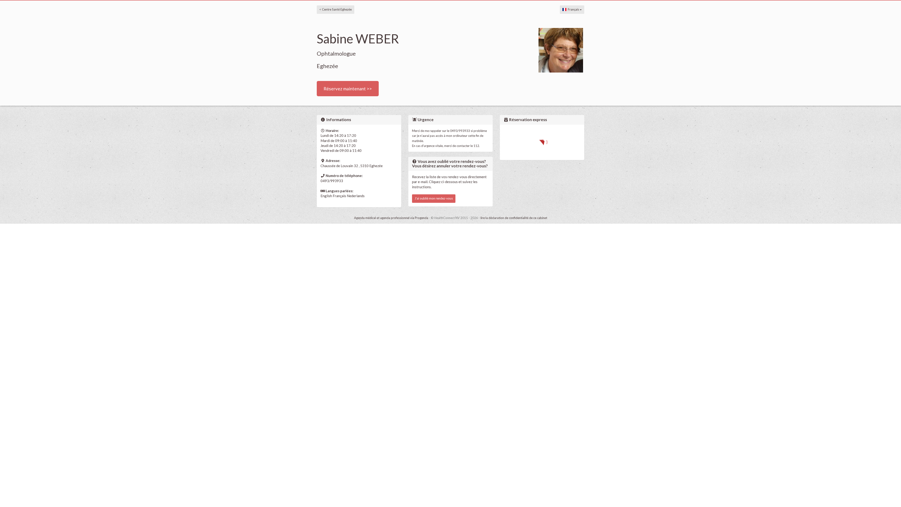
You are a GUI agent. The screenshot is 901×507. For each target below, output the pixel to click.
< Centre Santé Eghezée (335, 9)
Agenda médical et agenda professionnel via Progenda (391, 218)
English (326, 196)
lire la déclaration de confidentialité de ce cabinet (514, 218)
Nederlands (356, 196)
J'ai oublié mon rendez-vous (434, 198)
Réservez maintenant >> (348, 88)
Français (573, 9)
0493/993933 (332, 181)
